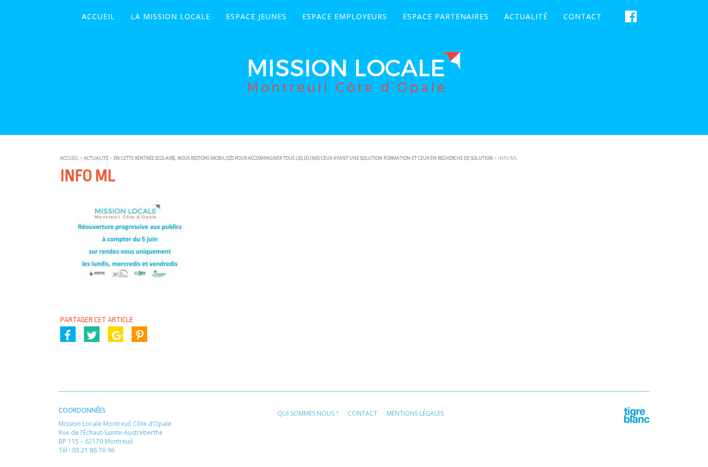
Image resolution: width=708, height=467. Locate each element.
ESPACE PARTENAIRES (446, 16)
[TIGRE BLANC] (636, 420)
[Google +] (115, 334)
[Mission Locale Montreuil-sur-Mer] (354, 90)
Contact (362, 413)
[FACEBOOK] (628, 16)
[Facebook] (68, 334)
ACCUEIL (69, 158)
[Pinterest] (139, 334)
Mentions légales (415, 413)
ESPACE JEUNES (256, 16)
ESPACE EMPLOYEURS (344, 16)
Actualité (526, 16)
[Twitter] (92, 334)
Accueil (98, 16)
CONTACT (582, 16)
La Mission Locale (170, 16)
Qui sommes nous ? (307, 413)
